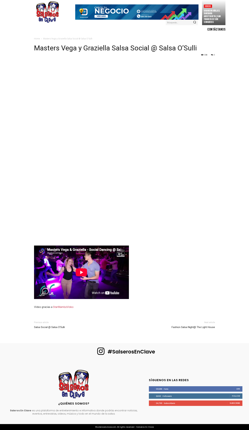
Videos (208, 6)
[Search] (194, 22)
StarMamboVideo (63, 307)
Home (37, 38)
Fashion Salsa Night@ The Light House (193, 327)
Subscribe (235, 403)
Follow (236, 396)
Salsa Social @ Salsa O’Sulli (49, 327)
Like (238, 388)
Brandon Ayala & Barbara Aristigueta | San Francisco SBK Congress (212, 16)
